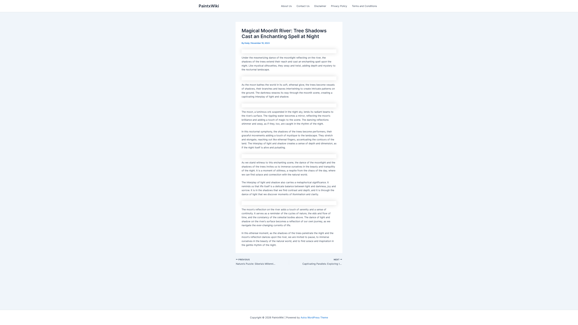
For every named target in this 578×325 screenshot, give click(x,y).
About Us (286, 6)
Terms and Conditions (364, 6)
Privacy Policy (339, 6)
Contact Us (303, 6)
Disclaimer (320, 6)
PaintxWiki (209, 6)
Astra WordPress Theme (314, 317)
